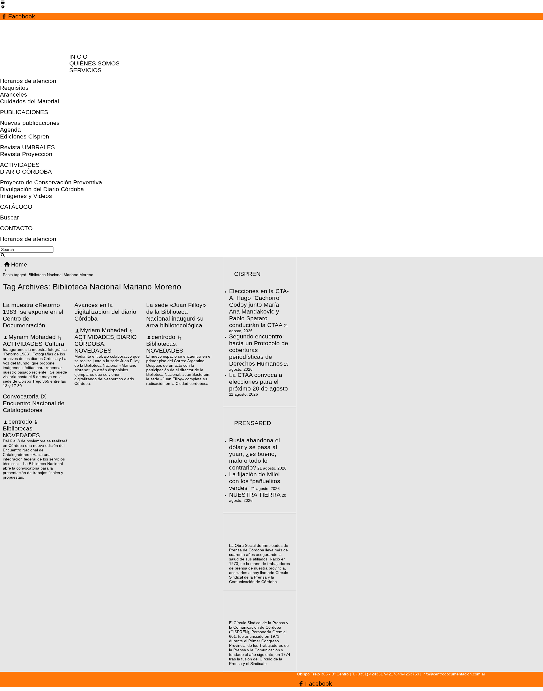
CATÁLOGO (16, 206)
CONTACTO (16, 228)
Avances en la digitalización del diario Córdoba (105, 312)
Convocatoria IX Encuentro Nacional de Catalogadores (33, 403)
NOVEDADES (92, 350)
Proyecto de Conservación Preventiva (51, 182)
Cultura (54, 343)
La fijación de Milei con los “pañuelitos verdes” (254, 481)
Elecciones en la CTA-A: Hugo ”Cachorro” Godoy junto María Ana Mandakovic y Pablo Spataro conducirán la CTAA (259, 308)
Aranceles (13, 94)
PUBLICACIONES (24, 112)
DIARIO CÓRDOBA (26, 171)
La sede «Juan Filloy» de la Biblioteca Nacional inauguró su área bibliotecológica (176, 315)
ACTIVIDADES (20, 164)
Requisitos (14, 87)
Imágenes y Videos (26, 196)
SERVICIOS (85, 70)
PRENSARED (252, 423)
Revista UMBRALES (27, 147)
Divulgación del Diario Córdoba (42, 189)
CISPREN (247, 273)
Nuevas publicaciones (30, 123)
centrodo (163, 337)
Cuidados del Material (29, 101)
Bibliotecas (161, 343)
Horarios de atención (28, 81)
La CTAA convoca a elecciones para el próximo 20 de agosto (258, 382)
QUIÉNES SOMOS (94, 63)
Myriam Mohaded (32, 337)
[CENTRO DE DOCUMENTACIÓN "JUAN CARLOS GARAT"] (37, 45)
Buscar (9, 217)
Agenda (10, 129)
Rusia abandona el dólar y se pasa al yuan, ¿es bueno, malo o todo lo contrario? (254, 454)
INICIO (78, 56)
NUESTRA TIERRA (255, 494)
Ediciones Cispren (24, 136)
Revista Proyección (26, 154)
